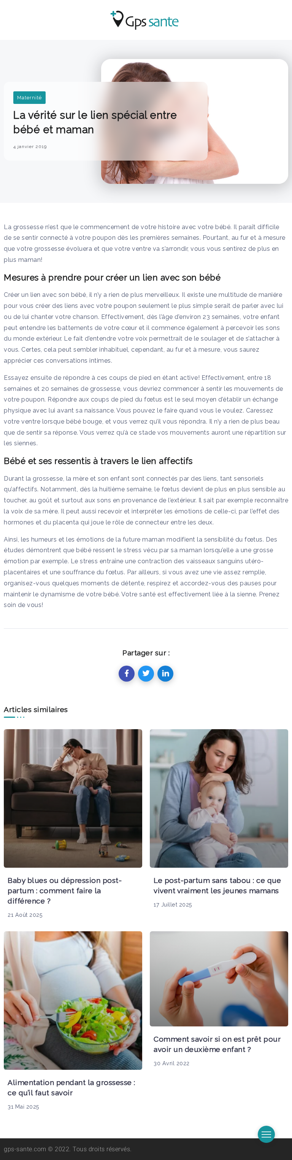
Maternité (29, 97)
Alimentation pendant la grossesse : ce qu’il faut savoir (71, 1087)
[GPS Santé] (145, 19)
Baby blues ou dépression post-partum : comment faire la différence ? (65, 890)
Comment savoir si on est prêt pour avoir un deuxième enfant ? (217, 1044)
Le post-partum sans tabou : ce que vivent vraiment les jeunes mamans (217, 885)
